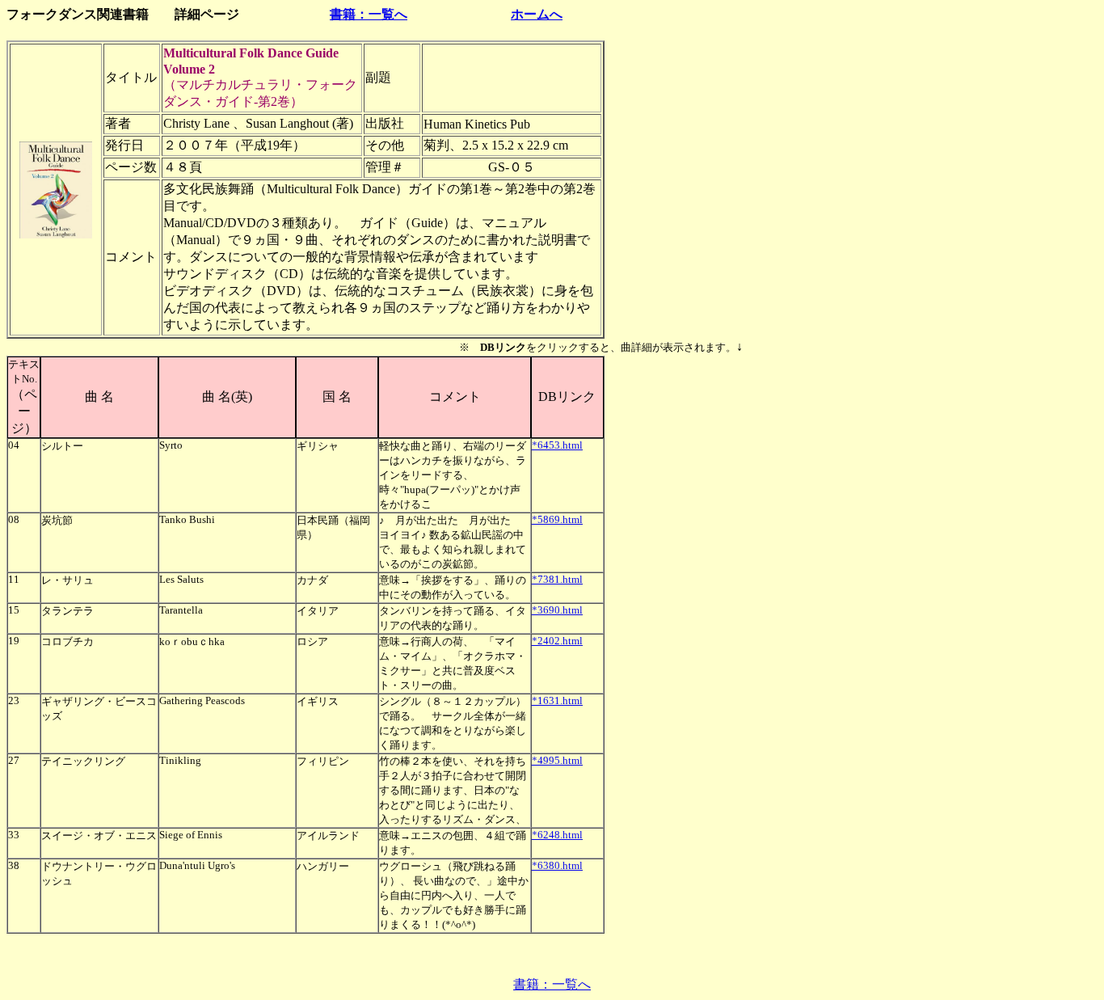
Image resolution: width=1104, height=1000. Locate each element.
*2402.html (557, 641)
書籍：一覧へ (368, 14)
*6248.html (557, 835)
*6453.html (557, 445)
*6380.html (557, 865)
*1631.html (557, 700)
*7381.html (557, 579)
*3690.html (557, 610)
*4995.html (557, 760)
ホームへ (537, 14)
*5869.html (557, 519)
